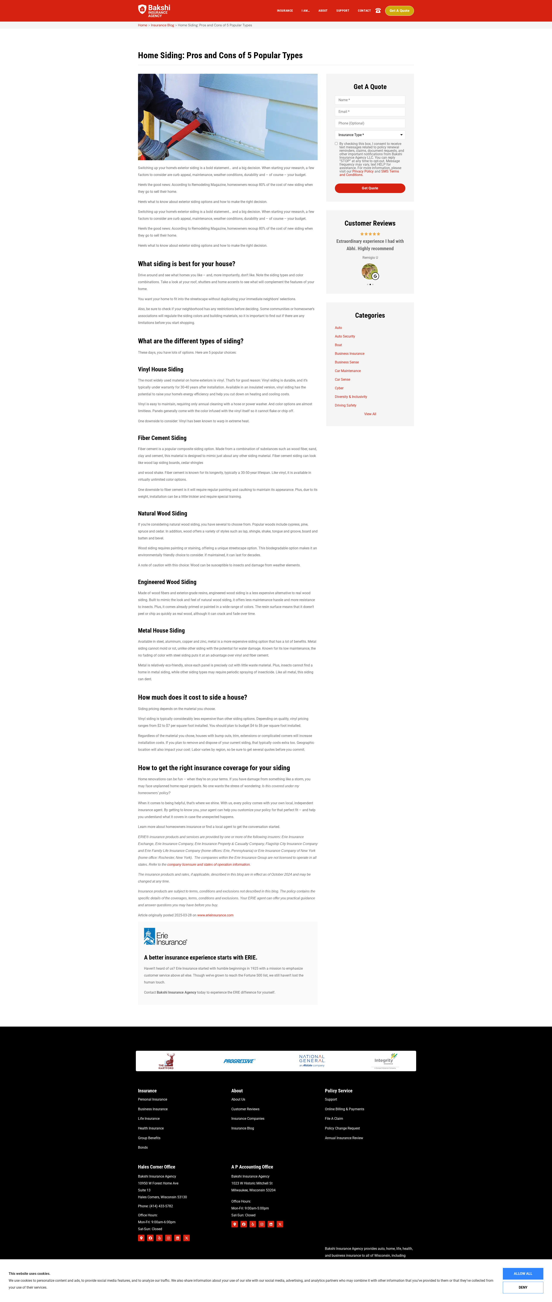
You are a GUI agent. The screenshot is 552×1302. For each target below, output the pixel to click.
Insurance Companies (247, 1119)
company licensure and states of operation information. (209, 864)
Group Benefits (149, 1138)
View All (370, 414)
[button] (367, 284)
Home (142, 25)
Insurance (285, 10)
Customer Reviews (245, 1109)
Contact (364, 10)
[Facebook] (150, 1238)
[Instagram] (168, 1238)
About (323, 10)
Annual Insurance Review (344, 1138)
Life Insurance (149, 1119)
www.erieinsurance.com (215, 915)
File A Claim (334, 1119)
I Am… (306, 10)
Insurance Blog (162, 25)
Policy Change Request (342, 1128)
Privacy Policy (363, 171)
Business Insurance (153, 1109)
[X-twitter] (186, 1238)
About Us (238, 1099)
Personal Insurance (152, 1099)
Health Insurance (151, 1128)
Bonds (143, 1147)
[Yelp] (159, 1238)
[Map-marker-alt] (141, 1238)
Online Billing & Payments (344, 1109)
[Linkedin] (177, 1238)
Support (342, 10)
